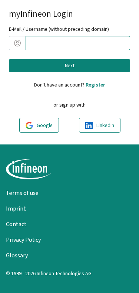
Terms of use (22, 193)
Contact (16, 224)
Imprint (16, 208)
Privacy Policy (23, 240)
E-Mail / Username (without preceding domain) (59, 29)
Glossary (17, 255)
